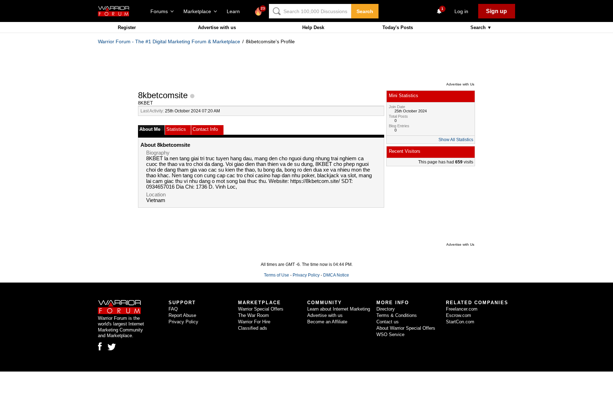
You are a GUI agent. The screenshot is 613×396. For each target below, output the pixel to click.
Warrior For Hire (254, 321)
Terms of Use (276, 275)
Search (365, 11)
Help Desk (313, 27)
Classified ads (252, 328)
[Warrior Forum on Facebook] (100, 346)
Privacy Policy (306, 275)
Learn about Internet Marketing (338, 309)
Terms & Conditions (396, 315)
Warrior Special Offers (260, 309)
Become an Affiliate (327, 321)
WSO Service (390, 334)
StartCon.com (460, 321)
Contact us (387, 321)
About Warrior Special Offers (405, 328)
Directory (385, 309)
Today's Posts (397, 27)
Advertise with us (217, 27)
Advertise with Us (460, 84)
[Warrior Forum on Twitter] (111, 347)
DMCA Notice (336, 275)
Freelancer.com (461, 309)
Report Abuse (182, 315)
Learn (235, 11)
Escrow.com (458, 315)
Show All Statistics (455, 139)
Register (127, 27)
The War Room (253, 315)
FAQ (173, 309)
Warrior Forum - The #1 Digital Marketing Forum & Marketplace (169, 41)
